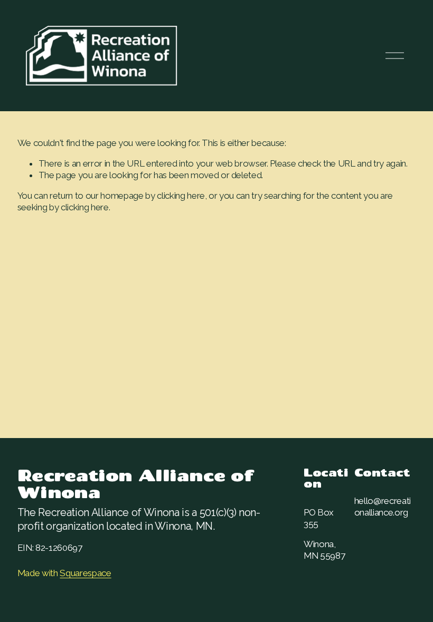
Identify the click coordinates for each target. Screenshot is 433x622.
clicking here (181, 195)
